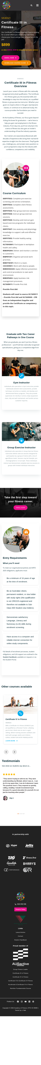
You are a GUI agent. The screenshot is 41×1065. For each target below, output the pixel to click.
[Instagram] (22, 1002)
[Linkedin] (29, 1002)
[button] (37, 5)
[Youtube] (26, 1002)
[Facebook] (18, 1002)
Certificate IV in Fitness (16, 719)
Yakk (24, 1010)
